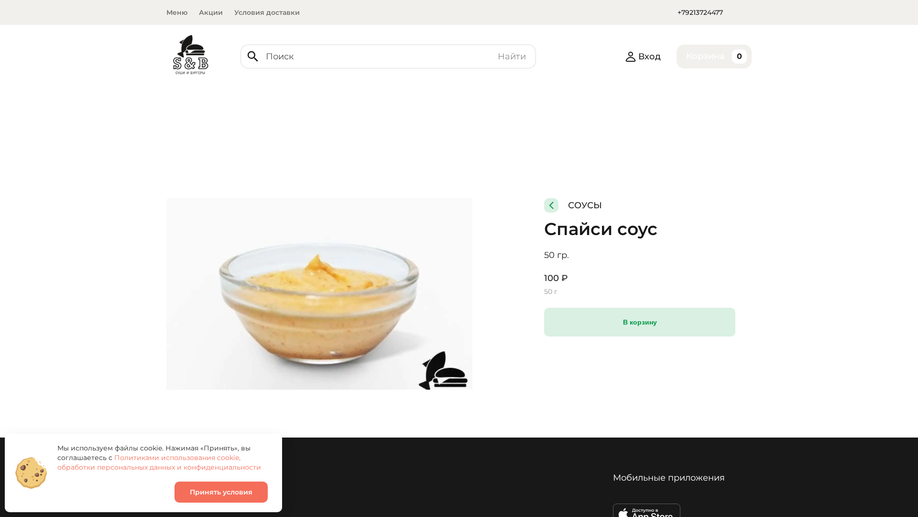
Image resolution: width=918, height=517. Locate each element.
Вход (649, 56)
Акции (211, 12)
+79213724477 (700, 12)
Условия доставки (267, 12)
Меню (176, 12)
